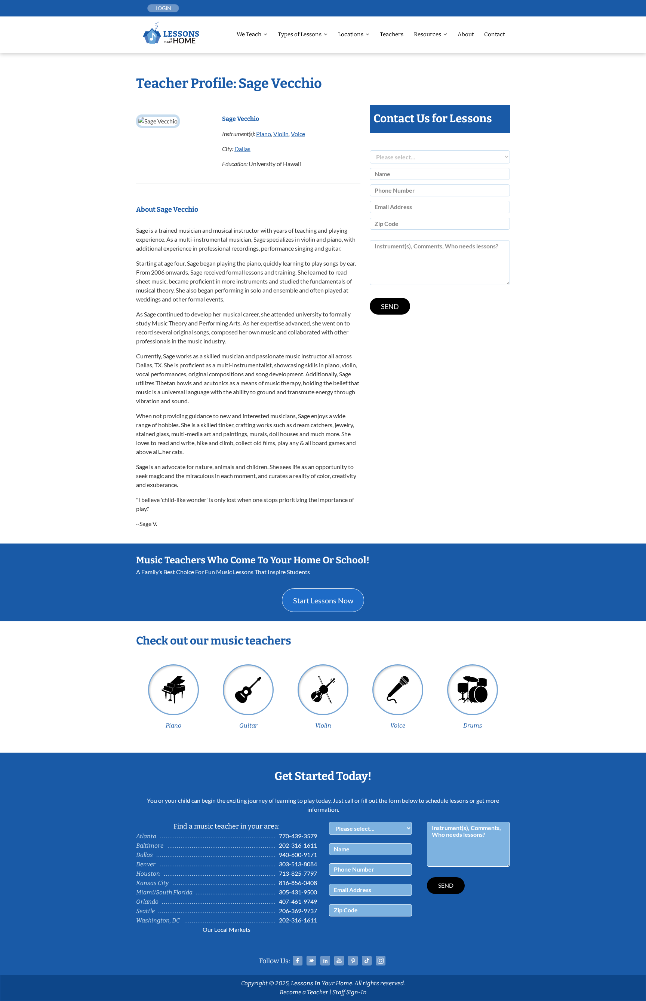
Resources (427, 34)
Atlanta (146, 836)
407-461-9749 (298, 901)
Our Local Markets (226, 929)
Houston (148, 873)
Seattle (145, 911)
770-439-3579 (298, 835)
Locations (350, 34)
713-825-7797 (298, 873)
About (466, 34)
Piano (263, 133)
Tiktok (367, 960)
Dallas (242, 148)
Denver (146, 864)
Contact (494, 34)
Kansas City (152, 883)
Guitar (248, 725)
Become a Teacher (304, 992)
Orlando (147, 901)
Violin (281, 133)
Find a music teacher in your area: (226, 826)
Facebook (297, 960)
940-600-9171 (298, 854)
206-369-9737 (298, 910)
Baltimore (149, 845)
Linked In (325, 960)
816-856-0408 (298, 882)
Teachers (391, 34)
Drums (472, 725)
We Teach (249, 34)
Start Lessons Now (323, 600)
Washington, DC (158, 920)
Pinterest (353, 960)
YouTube (339, 960)
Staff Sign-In (349, 992)
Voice (298, 133)
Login (163, 8)
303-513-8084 (298, 863)
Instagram (380, 960)
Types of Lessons (300, 34)
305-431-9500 (298, 892)
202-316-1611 (298, 845)
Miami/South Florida (164, 892)
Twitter (311, 960)
